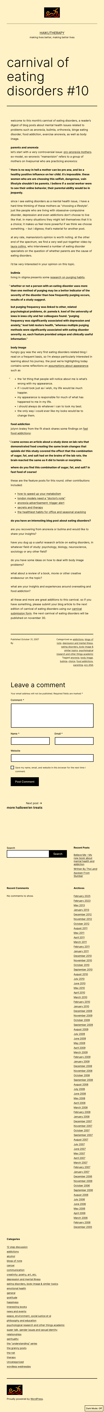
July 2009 (79, 1034)
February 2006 (82, 1222)
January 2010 (81, 1006)
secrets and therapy (30, 507)
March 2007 (80, 1162)
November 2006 (83, 1181)
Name (15, 733)
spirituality (13, 1339)
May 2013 (79, 905)
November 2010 (83, 960)
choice (72, 661)
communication (16, 1270)
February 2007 (82, 1167)
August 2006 (81, 1194)
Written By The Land (85, 868)
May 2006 (79, 1208)
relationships (14, 1334)
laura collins (18, 246)
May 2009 (79, 1043)
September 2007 (83, 1135)
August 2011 (80, 928)
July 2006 (79, 1199)
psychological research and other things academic (36, 1325)
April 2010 (79, 992)
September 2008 (83, 1079)
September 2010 (83, 969)
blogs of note (14, 1260)
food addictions (85, 661)
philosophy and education (21, 1320)
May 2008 (79, 1098)
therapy (11, 1357)
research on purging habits (67, 277)
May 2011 (79, 932)
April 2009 (79, 1047)
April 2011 (79, 937)
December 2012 (83, 914)
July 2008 (79, 1089)
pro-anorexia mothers (77, 152)
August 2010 (81, 974)
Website (15, 750)
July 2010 (79, 978)
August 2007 (81, 1139)
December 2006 (83, 1176)
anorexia (75, 657)
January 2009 (82, 1061)
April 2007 (79, 1158)
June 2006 (80, 1204)
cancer (11, 1265)
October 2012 (81, 923)
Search (11, 847)
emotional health (16, 1288)
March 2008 (81, 1107)
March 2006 (81, 1217)
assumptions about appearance (68, 365)
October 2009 (82, 1020)
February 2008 (82, 1112)
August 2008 (81, 1084)
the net (11, 1352)
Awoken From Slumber (82, 874)
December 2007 (83, 1121)
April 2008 (79, 1102)
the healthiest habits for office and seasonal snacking (51, 512)
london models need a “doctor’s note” (41, 498)
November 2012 (83, 919)
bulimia (63, 661)
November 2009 (83, 1015)
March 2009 (81, 1052)
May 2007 (79, 1153)
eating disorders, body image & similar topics (32, 1283)
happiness (12, 1302)
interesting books (17, 1306)
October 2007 (82, 1130)
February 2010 (82, 1001)
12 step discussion (17, 1247)
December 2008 (83, 1066)
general (11, 1293)
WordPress (36, 1398)
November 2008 (83, 1070)
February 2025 (82, 896)
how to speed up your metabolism (39, 493)
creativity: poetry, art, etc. (22, 1274)
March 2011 (80, 942)
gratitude (12, 1297)
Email (59, 733)
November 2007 (83, 1125)
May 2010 (79, 988)
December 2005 (83, 1227)
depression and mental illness (78, 643)
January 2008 (82, 1116)
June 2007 (80, 1148)
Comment (17, 700)
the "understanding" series (22, 1343)
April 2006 (79, 1213)
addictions (78, 639)
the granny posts (16, 1348)
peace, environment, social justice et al (29, 1316)
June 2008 (80, 1093)
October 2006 (82, 1185)
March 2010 (80, 997)
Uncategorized (15, 1362)
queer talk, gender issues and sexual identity (32, 1329)
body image (87, 657)
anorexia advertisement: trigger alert (40, 502)
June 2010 (79, 983)
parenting (78, 665)
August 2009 (81, 1029)
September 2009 (83, 1024)
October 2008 (82, 1075)
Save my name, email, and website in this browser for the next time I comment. (50, 769)
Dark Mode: (92, 1408)
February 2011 (82, 946)
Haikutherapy (52, 33)
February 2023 (82, 900)
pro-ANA (88, 665)
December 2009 (83, 1011)
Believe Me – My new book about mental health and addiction (84, 859)
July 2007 (79, 1144)
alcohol (11, 1256)
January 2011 (81, 951)
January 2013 (81, 909)
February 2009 (82, 1057)
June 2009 (80, 1038)
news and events (16, 1311)
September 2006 (83, 1190)
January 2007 (81, 1171)
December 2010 (83, 955)
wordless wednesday (19, 1366)
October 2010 (81, 965)
